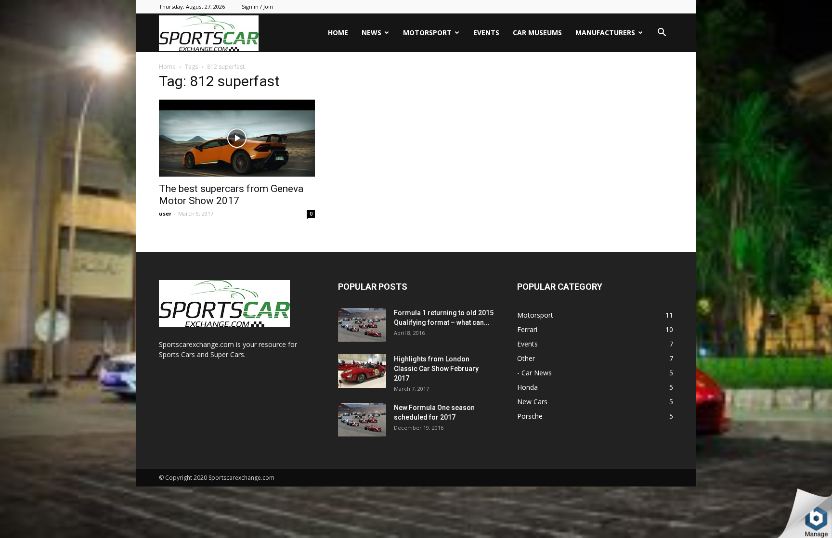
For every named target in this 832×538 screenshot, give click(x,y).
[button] (661, 33)
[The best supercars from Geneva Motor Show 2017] (237, 138)
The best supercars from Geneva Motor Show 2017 (231, 194)
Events (486, 32)
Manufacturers (605, 32)
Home (338, 32)
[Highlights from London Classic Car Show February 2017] (362, 371)
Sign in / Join (257, 6)
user (165, 213)
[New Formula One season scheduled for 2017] (362, 419)
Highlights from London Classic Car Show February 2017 (436, 368)
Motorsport (427, 32)
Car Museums (537, 32)
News (371, 32)
